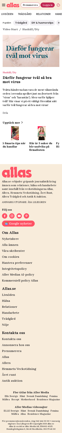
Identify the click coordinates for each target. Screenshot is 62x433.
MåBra (6, 399)
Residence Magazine (48, 399)
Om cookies (10, 257)
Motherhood (28, 399)
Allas (5, 357)
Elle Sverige (11, 396)
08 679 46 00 (49, 429)
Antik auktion (12, 381)
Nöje (5, 325)
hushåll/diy (30, 29)
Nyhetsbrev (10, 239)
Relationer (43, 14)
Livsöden (8, 295)
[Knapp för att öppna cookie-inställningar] (58, 5)
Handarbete (10, 313)
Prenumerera (30, 4)
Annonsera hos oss (16, 345)
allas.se (50, 423)
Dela (5, 112)
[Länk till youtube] (19, 216)
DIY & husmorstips (42, 22)
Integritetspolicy (14, 269)
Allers (6, 363)
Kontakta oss (11, 339)
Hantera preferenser (17, 263)
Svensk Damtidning (37, 396)
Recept (15, 399)
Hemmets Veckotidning (19, 369)
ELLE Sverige (11, 410)
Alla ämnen (10, 245)
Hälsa (6, 301)
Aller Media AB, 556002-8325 (39, 426)
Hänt (22, 396)
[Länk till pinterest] (26, 216)
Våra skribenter (13, 251)
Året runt (9, 375)
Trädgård (25, 14)
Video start (10, 29)
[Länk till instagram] (12, 216)
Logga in (48, 4)
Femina (53, 396)
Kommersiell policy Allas (20, 280)
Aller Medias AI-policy (18, 274)
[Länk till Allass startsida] (13, 5)
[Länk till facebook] (4, 216)
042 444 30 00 (42, 421)
